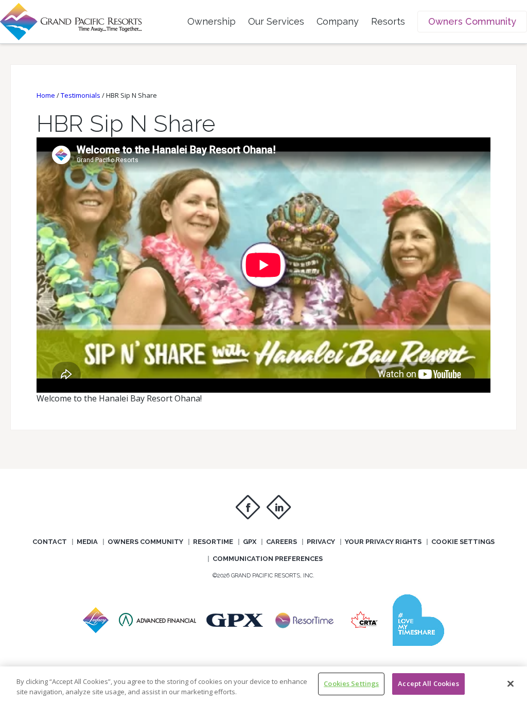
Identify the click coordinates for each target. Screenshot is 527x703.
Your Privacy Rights (383, 542)
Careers (281, 542)
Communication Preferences (268, 559)
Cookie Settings (463, 542)
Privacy (321, 542)
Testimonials (80, 95)
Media (87, 542)
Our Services (276, 21)
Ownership (211, 21)
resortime (213, 542)
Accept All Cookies (428, 683)
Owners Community (472, 21)
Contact (49, 542)
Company (338, 21)
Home (46, 95)
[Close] (510, 683)
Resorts (388, 21)
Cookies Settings (351, 683)
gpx (249, 542)
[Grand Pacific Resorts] (96, 630)
